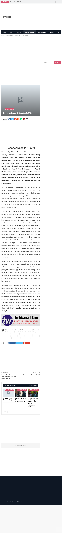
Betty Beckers (23, 329)
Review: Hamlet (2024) (15, 1)
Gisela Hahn (23, 333)
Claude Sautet (5, 331)
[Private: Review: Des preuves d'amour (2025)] (20, 393)
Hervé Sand (14, 335)
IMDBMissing (20, 335)
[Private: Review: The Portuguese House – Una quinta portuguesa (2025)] (33, 393)
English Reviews (29, 32)
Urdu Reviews (42, 32)
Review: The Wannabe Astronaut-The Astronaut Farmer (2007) (8, 376)
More (51, 32)
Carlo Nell (29, 329)
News (11, 32)
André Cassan (8, 329)
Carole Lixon (35, 329)
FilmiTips (6, 16)
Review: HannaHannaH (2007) (31, 375)
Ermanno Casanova (6, 333)
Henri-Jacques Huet (6, 335)
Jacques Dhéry (36, 335)
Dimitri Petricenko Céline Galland (28, 331)
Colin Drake (12, 331)
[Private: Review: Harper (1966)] (8, 393)
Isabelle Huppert (28, 335)
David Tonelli (18, 331)
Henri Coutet (29, 333)
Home (4, 32)
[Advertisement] (41, 17)
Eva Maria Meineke (15, 333)
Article (19, 32)
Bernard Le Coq (15, 329)
